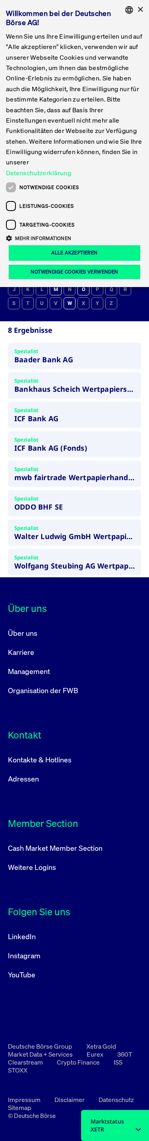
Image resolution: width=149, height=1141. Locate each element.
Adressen (23, 778)
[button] (74, 238)
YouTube (21, 974)
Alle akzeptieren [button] (74, 253)
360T (124, 1054)
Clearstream (26, 1062)
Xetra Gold (101, 1046)
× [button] (140, 10)
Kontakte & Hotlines (40, 759)
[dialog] (74, 143)
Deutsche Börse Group (41, 1046)
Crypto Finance (79, 1062)
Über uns (22, 633)
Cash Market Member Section (55, 848)
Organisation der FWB (43, 690)
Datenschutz (116, 1099)
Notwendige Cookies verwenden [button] (74, 272)
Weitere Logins (32, 867)
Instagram (24, 955)
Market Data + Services (41, 1054)
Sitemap (19, 1107)
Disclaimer (70, 1099)
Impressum (25, 1099)
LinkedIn (22, 936)
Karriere (21, 652)
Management (29, 671)
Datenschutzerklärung (38, 172)
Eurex (95, 1054)
